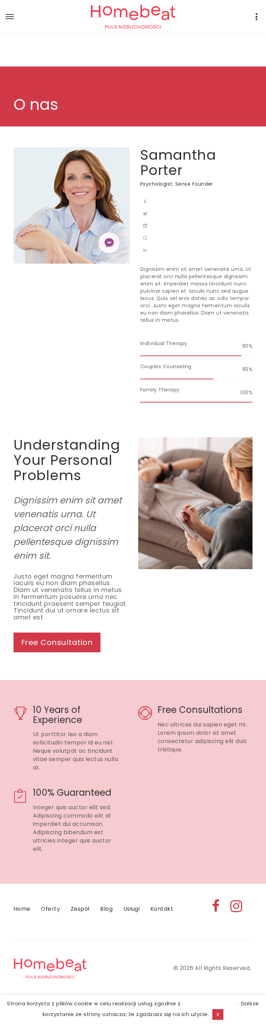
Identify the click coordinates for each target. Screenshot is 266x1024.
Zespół (80, 909)
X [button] (217, 1014)
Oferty (50, 909)
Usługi (131, 909)
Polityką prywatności (210, 1003)
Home (22, 909)
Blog (106, 909)
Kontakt (161, 909)
